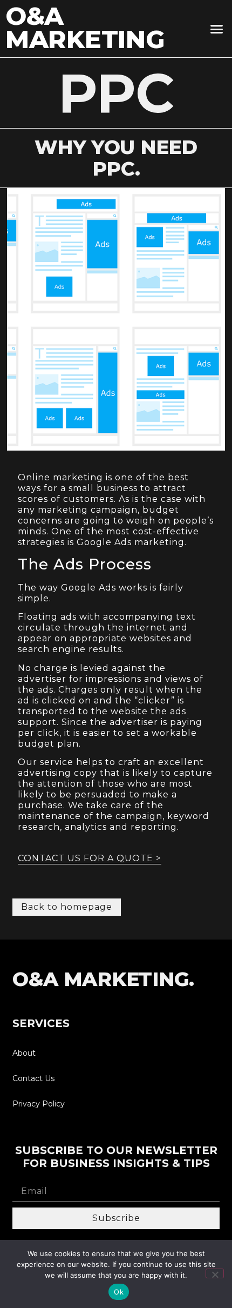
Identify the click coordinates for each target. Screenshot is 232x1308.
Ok (119, 1291)
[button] (217, 28)
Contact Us (33, 1078)
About (24, 1053)
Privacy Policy (38, 1104)
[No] (215, 1273)
